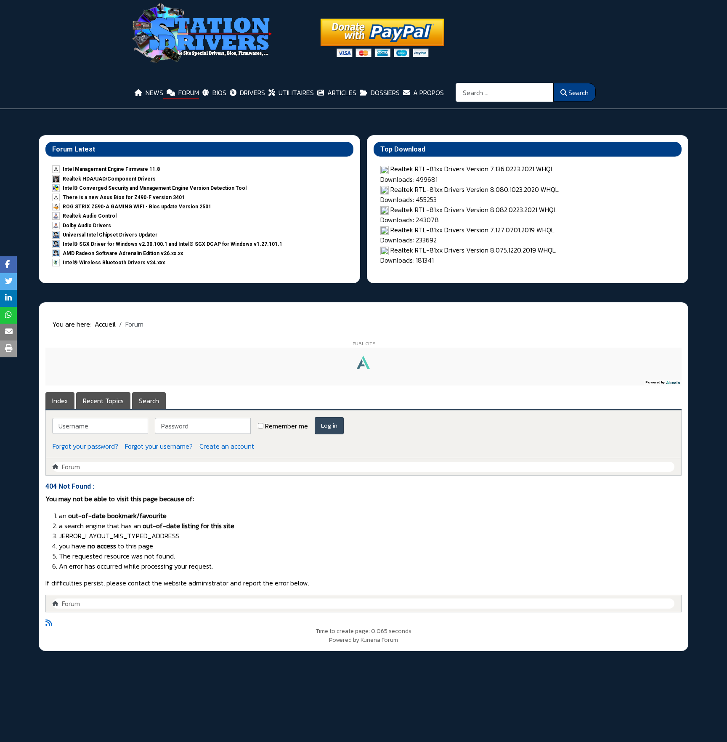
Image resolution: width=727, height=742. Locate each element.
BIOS (219, 93)
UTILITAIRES (296, 93)
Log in (329, 425)
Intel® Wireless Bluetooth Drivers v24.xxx (114, 263)
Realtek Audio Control (90, 216)
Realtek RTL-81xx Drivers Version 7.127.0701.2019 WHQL (472, 230)
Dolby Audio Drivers (87, 226)
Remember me (286, 426)
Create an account (226, 446)
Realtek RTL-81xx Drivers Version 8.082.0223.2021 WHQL (473, 210)
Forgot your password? (85, 446)
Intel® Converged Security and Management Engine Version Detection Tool (155, 188)
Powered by (344, 640)
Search (578, 93)
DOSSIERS (385, 93)
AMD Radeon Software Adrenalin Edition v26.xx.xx (123, 253)
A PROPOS (428, 93)
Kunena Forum (379, 640)
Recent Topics (103, 401)
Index (60, 401)
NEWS (154, 93)
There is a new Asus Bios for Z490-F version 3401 (124, 197)
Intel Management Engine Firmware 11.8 (111, 169)
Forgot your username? (159, 446)
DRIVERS (252, 93)
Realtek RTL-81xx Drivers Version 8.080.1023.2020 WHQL (474, 189)
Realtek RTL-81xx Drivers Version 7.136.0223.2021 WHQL (472, 169)
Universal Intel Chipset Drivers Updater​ (110, 235)
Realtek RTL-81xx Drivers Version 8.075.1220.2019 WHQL (473, 250)
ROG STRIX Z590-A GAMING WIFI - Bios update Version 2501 (137, 207)
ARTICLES (341, 93)
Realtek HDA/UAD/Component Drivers (109, 179)
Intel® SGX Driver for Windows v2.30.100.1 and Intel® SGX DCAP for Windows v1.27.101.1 (172, 244)
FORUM (188, 93)
